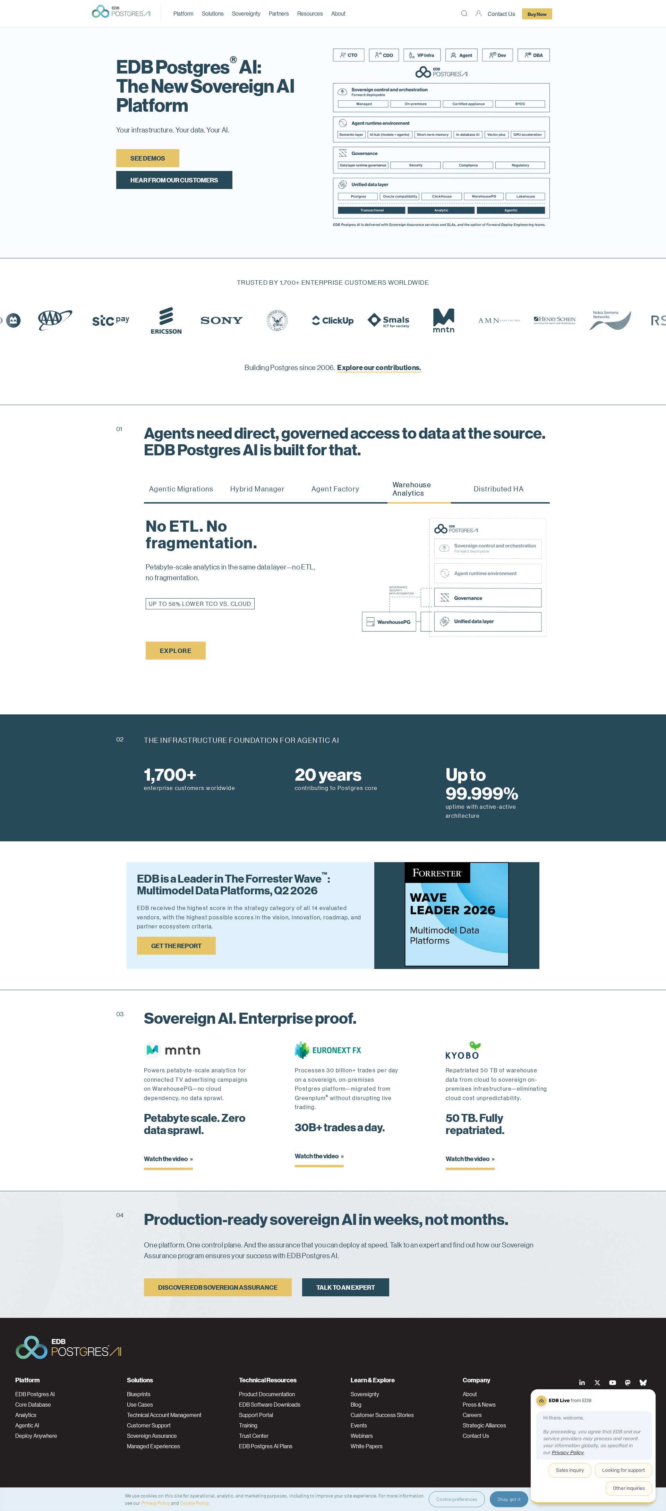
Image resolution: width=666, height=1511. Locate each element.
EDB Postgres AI (35, 1394)
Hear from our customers (174, 180)
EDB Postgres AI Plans (265, 1446)
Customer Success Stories (382, 1415)
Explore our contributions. (379, 367)
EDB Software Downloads (269, 1404)
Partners (279, 13)
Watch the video (166, 1158)
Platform (183, 13)
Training (248, 1425)
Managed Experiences (153, 1446)
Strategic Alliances (484, 1425)
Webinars (362, 1436)
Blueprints (139, 1394)
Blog (356, 1404)
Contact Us (501, 14)
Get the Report (176, 946)
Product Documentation (267, 1394)
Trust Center (253, 1436)
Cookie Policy (194, 1503)
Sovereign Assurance (152, 1436)
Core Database (33, 1404)
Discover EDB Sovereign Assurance (218, 1287)
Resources (310, 13)
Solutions (213, 13)
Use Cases (140, 1404)
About (338, 13)
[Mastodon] (628, 1383)
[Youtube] (612, 1383)
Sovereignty (246, 13)
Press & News (479, 1404)
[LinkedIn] (582, 1383)
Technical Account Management (164, 1415)
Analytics (25, 1415)
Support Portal (256, 1415)
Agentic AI (27, 1425)
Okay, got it (509, 1499)
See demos (147, 158)
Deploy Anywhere (36, 1436)
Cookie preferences (456, 1499)
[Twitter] (597, 1383)
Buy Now (537, 14)
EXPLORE (175, 633)
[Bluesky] (643, 1383)
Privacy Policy (155, 1503)
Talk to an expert (345, 1287)
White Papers (367, 1446)
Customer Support (149, 1425)
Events (359, 1425)
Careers (472, 1415)
